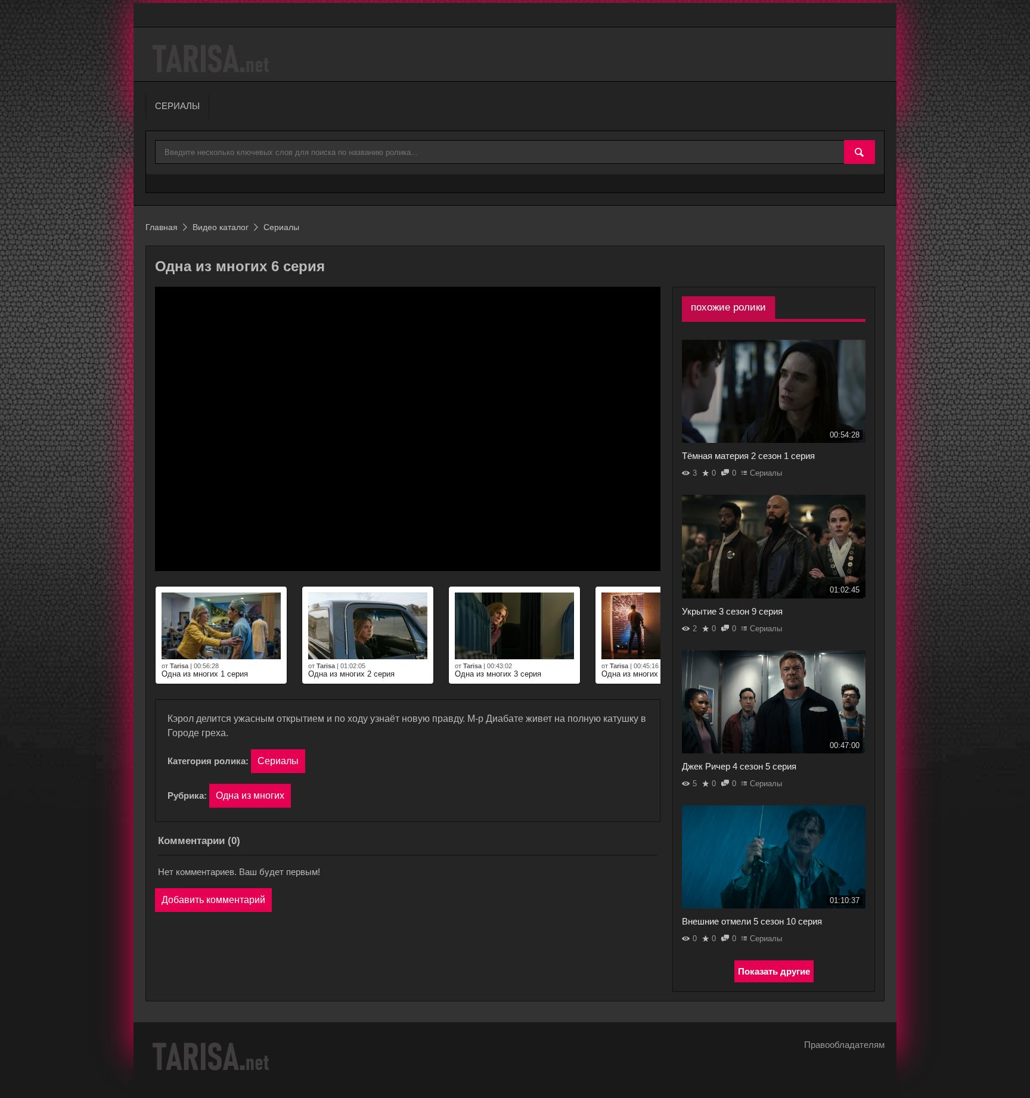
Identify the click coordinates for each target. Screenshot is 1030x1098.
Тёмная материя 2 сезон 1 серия (748, 456)
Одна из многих (250, 795)
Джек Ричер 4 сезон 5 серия (739, 766)
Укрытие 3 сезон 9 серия (732, 611)
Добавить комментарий (213, 900)
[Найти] (859, 152)
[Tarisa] (212, 58)
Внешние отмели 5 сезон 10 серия (752, 921)
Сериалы (278, 761)
